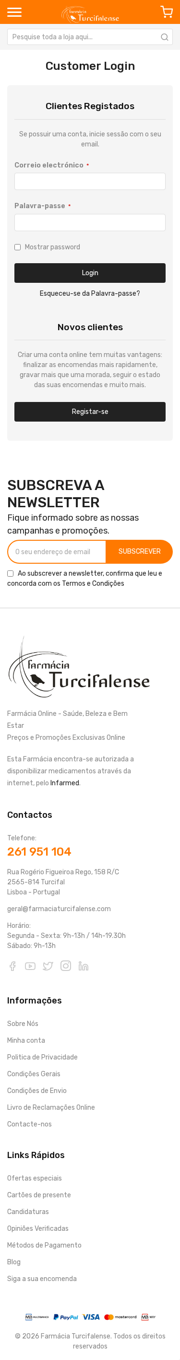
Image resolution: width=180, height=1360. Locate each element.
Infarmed (64, 783)
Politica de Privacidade (42, 1057)
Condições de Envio (37, 1091)
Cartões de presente (39, 1195)
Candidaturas (28, 1212)
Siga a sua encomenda (42, 1279)
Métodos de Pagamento (44, 1245)
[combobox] (90, 37)
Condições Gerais (33, 1074)
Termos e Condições (93, 584)
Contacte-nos (29, 1124)
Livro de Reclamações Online (51, 1108)
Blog (14, 1262)
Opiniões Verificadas (38, 1229)
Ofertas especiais (34, 1178)
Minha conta (26, 1041)
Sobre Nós (22, 1024)
